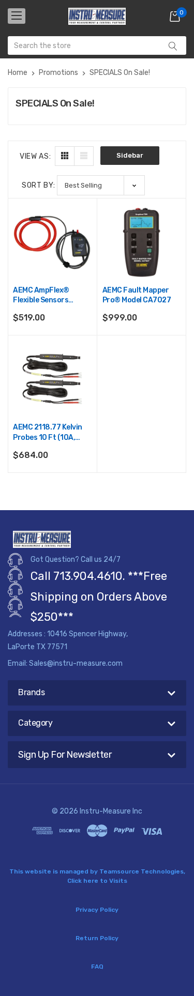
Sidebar (129, 155)
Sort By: (38, 185)
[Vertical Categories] (16, 16)
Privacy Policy (97, 909)
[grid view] (64, 156)
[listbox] (101, 185)
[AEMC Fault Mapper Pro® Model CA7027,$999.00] (141, 242)
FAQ (97, 966)
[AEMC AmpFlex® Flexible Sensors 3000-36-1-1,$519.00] (52, 242)
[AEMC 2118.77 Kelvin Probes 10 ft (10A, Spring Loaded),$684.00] (52, 380)
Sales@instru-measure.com (76, 663)
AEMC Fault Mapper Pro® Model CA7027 (136, 295)
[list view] (84, 156)
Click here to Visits (97, 880)
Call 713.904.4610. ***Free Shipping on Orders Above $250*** (99, 596)
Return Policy (97, 938)
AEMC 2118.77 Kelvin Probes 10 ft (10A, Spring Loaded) (47, 433)
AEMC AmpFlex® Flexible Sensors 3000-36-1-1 (41, 296)
